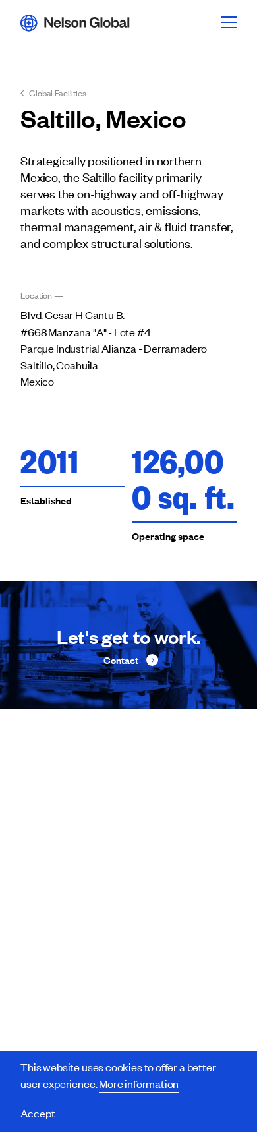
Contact (120, 660)
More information (139, 1083)
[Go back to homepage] (75, 22)
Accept (37, 1113)
